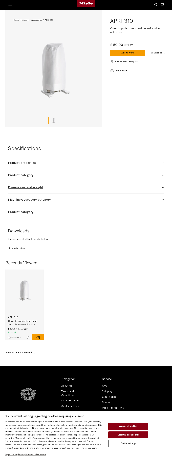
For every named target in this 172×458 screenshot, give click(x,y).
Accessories (36, 20)
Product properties (22, 162)
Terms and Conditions (67, 393)
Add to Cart (127, 53)
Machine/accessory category (29, 199)
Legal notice (109, 397)
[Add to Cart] (38, 337)
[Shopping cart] (162, 5)
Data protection (70, 400)
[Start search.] (156, 4)
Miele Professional (113, 408)
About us (66, 386)
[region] (86, 434)
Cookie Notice (39, 454)
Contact (107, 402)
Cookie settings (128, 443)
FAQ (104, 386)
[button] (32, 4)
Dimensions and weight (25, 187)
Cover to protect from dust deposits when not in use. (22, 323)
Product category (21, 175)
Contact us (156, 53)
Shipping (107, 391)
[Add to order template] (28, 337)
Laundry (25, 20)
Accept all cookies (128, 426)
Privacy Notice (25, 454)
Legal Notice (11, 454)
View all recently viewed (19, 353)
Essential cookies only (128, 435)
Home (16, 20)
